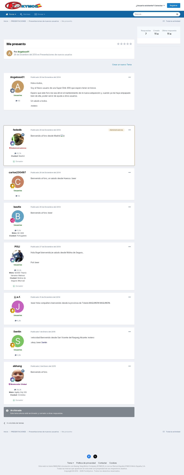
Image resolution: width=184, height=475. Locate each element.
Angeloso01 (17, 77)
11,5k (18, 230)
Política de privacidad (86, 463)
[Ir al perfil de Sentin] (18, 341)
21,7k (18, 153)
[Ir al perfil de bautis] (18, 216)
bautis (17, 206)
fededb (17, 129)
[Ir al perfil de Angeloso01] (9, 53)
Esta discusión (165, 14)
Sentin (17, 331)
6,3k (19, 320)
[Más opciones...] (129, 77)
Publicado (46, 77)
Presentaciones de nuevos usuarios (56, 54)
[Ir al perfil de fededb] (18, 139)
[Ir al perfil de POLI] (18, 256)
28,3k (18, 390)
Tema (70, 463)
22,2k (18, 270)
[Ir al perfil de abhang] (18, 375)
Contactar (102, 463)
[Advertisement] (69, 32)
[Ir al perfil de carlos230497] (18, 182)
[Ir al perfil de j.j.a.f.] (18, 307)
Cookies (113, 463)
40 (18, 101)
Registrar (173, 5)
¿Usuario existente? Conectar (150, 5)
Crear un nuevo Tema (122, 64)
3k (18, 196)
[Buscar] (177, 14)
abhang (17, 366)
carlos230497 (17, 172)
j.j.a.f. (17, 297)
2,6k (19, 355)
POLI (17, 246)
